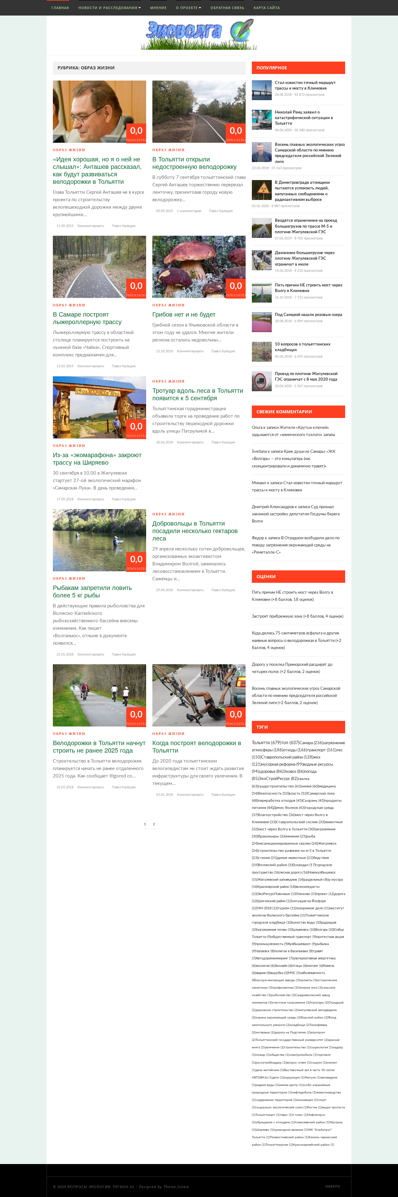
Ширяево (265, 1129)
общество (279, 1054)
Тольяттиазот (268, 1114)
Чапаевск (265, 951)
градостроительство (279, 786)
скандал (305, 865)
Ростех (314, 1107)
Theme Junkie (176, 1186)
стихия (267, 858)
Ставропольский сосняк (300, 822)
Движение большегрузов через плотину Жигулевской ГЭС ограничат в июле (305, 258)
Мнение (158, 7)
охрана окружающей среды (278, 1017)
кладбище (300, 1025)
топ (290, 743)
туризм (287, 908)
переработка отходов (280, 800)
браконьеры (272, 836)
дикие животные (295, 858)
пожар (263, 1054)
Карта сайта (267, 7)
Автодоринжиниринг (274, 958)
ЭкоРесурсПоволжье (277, 894)
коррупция (294, 1077)
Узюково (307, 894)
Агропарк (319, 1002)
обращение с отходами (275, 1122)
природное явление (291, 1129)
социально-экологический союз (281, 1107)
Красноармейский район (313, 1144)
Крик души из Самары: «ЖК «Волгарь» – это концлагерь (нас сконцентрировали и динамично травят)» (294, 459)
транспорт (321, 750)
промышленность (272, 944)
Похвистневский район (289, 1137)
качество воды (307, 922)
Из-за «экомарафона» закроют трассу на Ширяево (97, 458)
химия (310, 786)
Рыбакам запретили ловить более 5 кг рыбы (92, 591)
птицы (299, 965)
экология (265, 965)
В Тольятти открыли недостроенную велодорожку (194, 162)
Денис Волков (289, 808)
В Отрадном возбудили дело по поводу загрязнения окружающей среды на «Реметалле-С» (296, 545)
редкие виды (267, 1085)
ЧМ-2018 (267, 908)
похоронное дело (313, 908)
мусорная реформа (282, 764)
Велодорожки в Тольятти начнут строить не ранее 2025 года (99, 746)
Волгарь (324, 929)
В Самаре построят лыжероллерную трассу (87, 317)
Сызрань (314, 800)
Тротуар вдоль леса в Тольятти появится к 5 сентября (197, 394)
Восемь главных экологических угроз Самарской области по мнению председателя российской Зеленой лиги (296, 696)
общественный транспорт (293, 937)
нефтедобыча (304, 1092)
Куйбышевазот (302, 944)
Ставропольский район (287, 757)
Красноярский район (276, 886)
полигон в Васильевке (293, 951)
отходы (295, 750)
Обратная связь (227, 7)
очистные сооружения (291, 1002)
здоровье (271, 771)
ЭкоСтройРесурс (278, 779)
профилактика (285, 987)
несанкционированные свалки (288, 843)
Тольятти (266, 743)
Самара (311, 743)
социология (322, 1047)
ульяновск (304, 929)
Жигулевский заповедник (280, 879)
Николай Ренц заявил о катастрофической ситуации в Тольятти (304, 118)
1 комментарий (189, 211)
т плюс (300, 1114)
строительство (297, 1047)
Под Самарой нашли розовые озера (308, 315)
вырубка (279, 973)
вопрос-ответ (298, 1062)
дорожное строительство (277, 1010)
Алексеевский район (312, 1122)
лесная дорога (294, 872)
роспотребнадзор (271, 1062)
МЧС (294, 973)
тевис (286, 1114)
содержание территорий (276, 1100)
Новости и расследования (107, 7)
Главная (59, 7)
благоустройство (276, 815)
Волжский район (276, 865)
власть (298, 793)
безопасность (273, 793)
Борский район (314, 1017)
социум (318, 1062)
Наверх (333, 1186)
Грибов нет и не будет (183, 313)
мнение (296, 836)
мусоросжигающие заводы (278, 980)
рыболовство (283, 995)
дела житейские (270, 1070)
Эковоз (293, 771)
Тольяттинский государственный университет (292, 1040)
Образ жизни (69, 149)
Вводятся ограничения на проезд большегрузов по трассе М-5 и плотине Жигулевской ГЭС (306, 226)
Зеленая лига (310, 987)
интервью (265, 1032)
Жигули (312, 1077)
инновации (307, 1100)
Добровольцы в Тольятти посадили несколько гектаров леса (195, 530)
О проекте (187, 7)
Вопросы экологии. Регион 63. (101, 1187)
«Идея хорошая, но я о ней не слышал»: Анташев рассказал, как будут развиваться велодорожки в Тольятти (97, 170)
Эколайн (283, 965)
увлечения (274, 1047)
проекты (308, 980)
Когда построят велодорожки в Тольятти (196, 746)
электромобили (303, 1054)
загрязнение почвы (275, 929)
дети (278, 1077)
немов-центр (291, 1085)
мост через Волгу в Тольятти (286, 829)
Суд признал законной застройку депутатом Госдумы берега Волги (296, 514)
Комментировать (90, 226)
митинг (315, 965)
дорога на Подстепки (293, 1032)
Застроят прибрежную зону (277, 617)
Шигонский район (274, 901)
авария (263, 973)
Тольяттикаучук (279, 1144)
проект (325, 894)
